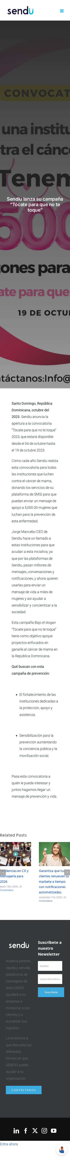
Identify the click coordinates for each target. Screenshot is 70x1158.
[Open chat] (61, 1149)
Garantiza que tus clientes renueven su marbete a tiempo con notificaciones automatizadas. (54, 881)
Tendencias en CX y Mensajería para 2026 (14, 876)
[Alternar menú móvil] (62, 11)
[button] (3, 872)
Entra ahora (9, 1144)
